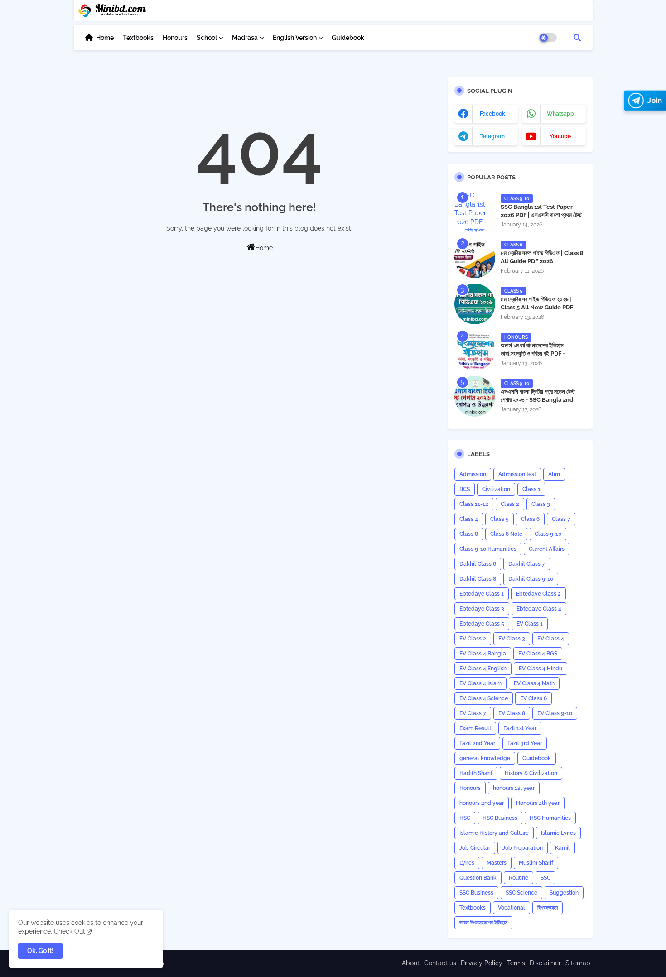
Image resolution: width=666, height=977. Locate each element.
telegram (492, 136)
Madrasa (245, 37)
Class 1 (531, 489)
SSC (545, 878)
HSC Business (500, 818)
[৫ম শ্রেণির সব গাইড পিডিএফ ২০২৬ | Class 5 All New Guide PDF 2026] (474, 304)
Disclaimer (545, 963)
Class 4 (468, 519)
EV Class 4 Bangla (482, 653)
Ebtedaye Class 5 (481, 624)
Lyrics (466, 863)
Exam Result (475, 728)
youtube (560, 136)
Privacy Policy (481, 963)
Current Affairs (547, 549)
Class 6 (530, 519)
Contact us (440, 963)
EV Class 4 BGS (537, 653)
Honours (175, 37)
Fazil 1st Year (519, 728)
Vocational (511, 908)
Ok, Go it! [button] (40, 950)
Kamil (562, 848)
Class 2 (510, 504)
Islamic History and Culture (494, 833)
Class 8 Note (506, 534)
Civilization (496, 489)
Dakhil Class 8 (477, 579)
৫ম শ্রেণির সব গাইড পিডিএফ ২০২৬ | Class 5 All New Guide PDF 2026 (537, 307)
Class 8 (468, 534)
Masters (497, 863)
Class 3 (540, 504)
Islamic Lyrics (558, 833)
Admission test (517, 474)
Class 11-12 (473, 504)
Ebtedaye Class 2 (538, 594)
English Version (295, 37)
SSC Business (476, 893)
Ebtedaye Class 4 (538, 609)
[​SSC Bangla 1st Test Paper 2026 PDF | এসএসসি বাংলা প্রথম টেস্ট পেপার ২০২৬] (474, 211)
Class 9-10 (548, 534)
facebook (492, 114)
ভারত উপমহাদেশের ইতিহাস (483, 922)
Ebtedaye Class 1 (481, 594)
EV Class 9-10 (554, 713)
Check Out (69, 931)
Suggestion (564, 893)
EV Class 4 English (483, 668)
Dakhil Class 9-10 (530, 579)
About (411, 963)
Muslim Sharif (536, 863)
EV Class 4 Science (483, 698)
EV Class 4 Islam (480, 683)
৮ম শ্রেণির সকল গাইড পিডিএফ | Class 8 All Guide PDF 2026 (542, 257)
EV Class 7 (472, 713)
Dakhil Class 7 (526, 564)
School (207, 37)
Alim (554, 474)
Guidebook (348, 37)
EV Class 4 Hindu (540, 668)
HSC (464, 818)
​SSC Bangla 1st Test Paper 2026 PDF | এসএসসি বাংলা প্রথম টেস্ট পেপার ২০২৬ (541, 214)
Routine (518, 878)
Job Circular (474, 848)
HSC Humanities (550, 818)
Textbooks (138, 37)
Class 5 (499, 519)
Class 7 (561, 519)
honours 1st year (514, 788)
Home (105, 37)
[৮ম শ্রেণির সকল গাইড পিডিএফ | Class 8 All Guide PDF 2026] (474, 257)
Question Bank (478, 878)
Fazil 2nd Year (477, 743)
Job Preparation (522, 848)
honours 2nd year (481, 803)
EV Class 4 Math (534, 683)
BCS (464, 489)
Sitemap (577, 963)
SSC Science (521, 893)
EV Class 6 (533, 698)
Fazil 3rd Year (524, 743)
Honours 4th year (538, 803)
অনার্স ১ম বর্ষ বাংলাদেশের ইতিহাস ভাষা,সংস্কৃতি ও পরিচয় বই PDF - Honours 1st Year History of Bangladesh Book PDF (538, 358)
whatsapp (560, 114)
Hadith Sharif (475, 773)
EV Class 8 (511, 713)
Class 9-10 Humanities (487, 549)
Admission (472, 474)
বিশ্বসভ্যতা (547, 908)
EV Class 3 (511, 638)
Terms (516, 963)
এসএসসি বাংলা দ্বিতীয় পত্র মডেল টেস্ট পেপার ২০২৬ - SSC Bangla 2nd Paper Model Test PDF (538, 399)
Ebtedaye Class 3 (481, 609)
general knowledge (484, 758)
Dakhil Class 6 (477, 564)
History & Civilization (531, 773)
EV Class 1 (529, 624)
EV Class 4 (550, 638)
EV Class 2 (472, 638)
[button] (577, 38)
